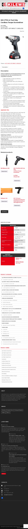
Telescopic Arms (6, 333)
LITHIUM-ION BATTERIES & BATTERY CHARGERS (12, 319)
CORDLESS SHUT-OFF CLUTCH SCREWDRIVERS (11, 308)
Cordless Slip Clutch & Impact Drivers (9, 369)
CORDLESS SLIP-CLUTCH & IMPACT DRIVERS (11, 312)
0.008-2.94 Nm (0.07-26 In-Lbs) (9, 287)
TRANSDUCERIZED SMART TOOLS (8, 339)
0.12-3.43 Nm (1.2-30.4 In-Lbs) (8, 283)
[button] (23, 37)
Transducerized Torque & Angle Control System (12, 341)
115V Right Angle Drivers (6, 352)
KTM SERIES (4, 373)
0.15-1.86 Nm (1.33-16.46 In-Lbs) (9, 296)
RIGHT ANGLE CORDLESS (8, 306)
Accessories (4, 359)
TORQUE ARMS (5, 327)
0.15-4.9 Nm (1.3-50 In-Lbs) (8, 279)
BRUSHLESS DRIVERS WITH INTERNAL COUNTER (12, 294)
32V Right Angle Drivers (6, 357)
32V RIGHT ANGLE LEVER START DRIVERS (10, 289)
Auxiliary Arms (6, 331)
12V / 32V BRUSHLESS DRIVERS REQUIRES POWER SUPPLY (14, 285)
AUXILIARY (5, 329)
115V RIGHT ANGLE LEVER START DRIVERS (10, 281)
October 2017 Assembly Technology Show (9, 445)
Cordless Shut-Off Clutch (6, 365)
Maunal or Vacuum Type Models (9, 325)
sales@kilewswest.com (17, 8)
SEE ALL (3, 473)
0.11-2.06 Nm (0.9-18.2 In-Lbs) (8, 292)
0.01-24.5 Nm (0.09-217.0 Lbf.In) (9, 337)
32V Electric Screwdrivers (6, 354)
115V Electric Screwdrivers (7, 350)
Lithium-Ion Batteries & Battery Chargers (9, 375)
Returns (8, 412)
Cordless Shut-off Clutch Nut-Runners (9, 367)
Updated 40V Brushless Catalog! (7, 426)
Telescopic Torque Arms (6, 379)
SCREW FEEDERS (5, 323)
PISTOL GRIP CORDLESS (7, 304)
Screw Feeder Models (6, 377)
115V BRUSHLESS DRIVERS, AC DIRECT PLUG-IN (11, 277)
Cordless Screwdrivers (6, 363)
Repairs (3, 412)
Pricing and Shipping (18, 410)
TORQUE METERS (5, 335)
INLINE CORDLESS (6, 302)
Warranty (4, 410)
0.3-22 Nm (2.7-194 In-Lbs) (8, 310)
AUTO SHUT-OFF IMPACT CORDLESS (13, 63)
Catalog (5, 211)
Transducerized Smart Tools (7, 381)
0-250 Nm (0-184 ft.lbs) (7, 314)
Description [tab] (5, 67)
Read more (4, 171)
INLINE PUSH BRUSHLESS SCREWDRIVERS (10, 317)
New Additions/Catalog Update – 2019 (16, 435)
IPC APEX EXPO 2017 (5, 466)
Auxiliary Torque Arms (6, 361)
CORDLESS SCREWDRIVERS (7, 298)
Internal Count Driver (6, 371)
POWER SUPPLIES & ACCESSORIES (9, 321)
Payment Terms (10, 410)
